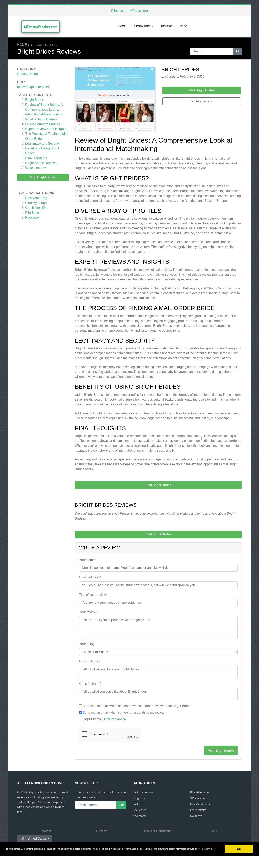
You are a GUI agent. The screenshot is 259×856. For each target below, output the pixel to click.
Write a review (35, 167)
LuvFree (138, 804)
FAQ (213, 831)
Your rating (87, 644)
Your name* (87, 560)
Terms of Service (114, 719)
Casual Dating (44, 45)
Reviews (166, 26)
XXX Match (140, 815)
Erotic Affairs (198, 810)
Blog (183, 26)
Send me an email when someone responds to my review (124, 712)
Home (122, 26)
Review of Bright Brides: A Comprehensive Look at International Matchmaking (44, 109)
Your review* (88, 612)
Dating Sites (142, 26)
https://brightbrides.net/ (33, 87)
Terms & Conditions (157, 831)
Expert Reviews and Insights (45, 129)
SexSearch (139, 810)
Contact (45, 831)
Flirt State (32, 212)
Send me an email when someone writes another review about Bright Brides (137, 706)
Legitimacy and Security (42, 143)
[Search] (237, 51)
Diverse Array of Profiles (42, 124)
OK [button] (239, 848)
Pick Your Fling (36, 198)
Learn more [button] (210, 849)
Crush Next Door (37, 208)
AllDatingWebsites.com (40, 27)
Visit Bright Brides (43, 177)
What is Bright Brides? (41, 119)
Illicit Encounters (143, 792)
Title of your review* (93, 594)
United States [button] (37, 838)
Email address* (90, 577)
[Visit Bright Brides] (115, 99)
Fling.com (118, 10)
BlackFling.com (200, 792)
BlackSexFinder (200, 804)
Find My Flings (36, 203)
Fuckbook (32, 217)
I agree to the (104, 719)
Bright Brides (34, 100)
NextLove (196, 815)
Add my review (221, 750)
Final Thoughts (36, 158)
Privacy (101, 831)
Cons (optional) (90, 683)
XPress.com (139, 10)
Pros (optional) (89, 661)
